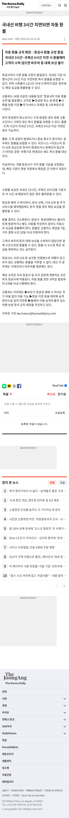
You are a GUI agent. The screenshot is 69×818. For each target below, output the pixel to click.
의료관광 (6, 774)
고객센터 (15, 795)
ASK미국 (7, 726)
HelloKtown (9, 733)
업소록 (5, 767)
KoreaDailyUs (10, 747)
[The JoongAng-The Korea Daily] (15, 678)
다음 (64, 586)
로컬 (62, 482)
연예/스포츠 (8, 719)
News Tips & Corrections (33, 795)
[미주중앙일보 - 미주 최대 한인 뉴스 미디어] (13, 5)
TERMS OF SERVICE (53, 790)
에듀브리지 (8, 754)
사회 (4, 698)
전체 (52, 482)
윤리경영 (6, 795)
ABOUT (5, 790)
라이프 (5, 712)
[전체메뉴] (65, 5)
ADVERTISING (17, 790)
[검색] (60, 5)
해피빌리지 (8, 781)
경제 (4, 705)
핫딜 (4, 740)
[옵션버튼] (65, 39)
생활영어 (6, 761)
